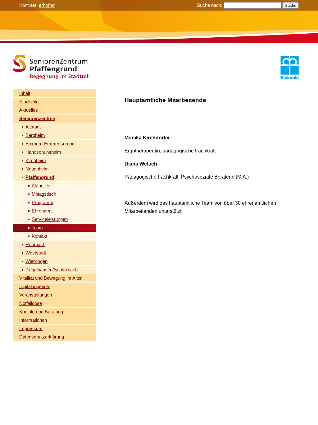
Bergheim (35, 135)
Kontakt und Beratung (41, 311)
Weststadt (35, 252)
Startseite (29, 101)
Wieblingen (36, 261)
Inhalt (24, 93)
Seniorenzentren (37, 118)
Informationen (33, 320)
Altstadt (33, 126)
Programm (42, 202)
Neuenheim (37, 168)
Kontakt (39, 236)
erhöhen (47, 5)
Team (37, 227)
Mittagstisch (44, 194)
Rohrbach (35, 244)
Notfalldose (30, 303)
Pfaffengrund (39, 177)
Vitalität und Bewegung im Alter (50, 278)
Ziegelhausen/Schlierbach (51, 269)
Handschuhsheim (43, 152)
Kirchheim (35, 160)
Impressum (31, 328)
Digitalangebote (34, 286)
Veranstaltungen (35, 294)
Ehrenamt (42, 210)
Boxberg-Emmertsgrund (50, 143)
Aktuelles (28, 110)
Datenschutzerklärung (41, 336)
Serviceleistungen (50, 219)
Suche (290, 5)
